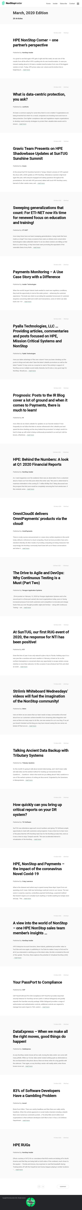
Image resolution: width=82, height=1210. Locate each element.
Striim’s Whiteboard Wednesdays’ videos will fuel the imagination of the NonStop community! (40, 696)
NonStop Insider (11, 1198)
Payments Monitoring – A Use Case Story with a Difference (38, 274)
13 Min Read (65, 565)
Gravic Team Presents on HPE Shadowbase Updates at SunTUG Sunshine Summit (40, 153)
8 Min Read (65, 1137)
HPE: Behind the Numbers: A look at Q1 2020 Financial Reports (40, 462)
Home (48, 3)
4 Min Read (65, 856)
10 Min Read (65, 452)
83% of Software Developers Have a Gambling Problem (36, 1093)
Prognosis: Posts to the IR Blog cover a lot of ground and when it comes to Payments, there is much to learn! (40, 402)
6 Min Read (65, 684)
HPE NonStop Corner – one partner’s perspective (35, 42)
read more (26, 70)
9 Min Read (65, 506)
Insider (55, 3)
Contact (72, 3)
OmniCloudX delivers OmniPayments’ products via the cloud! (40, 518)
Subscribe (63, 3)
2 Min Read (65, 87)
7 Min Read (65, 33)
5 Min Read (65, 200)
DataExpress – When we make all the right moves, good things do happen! (40, 1036)
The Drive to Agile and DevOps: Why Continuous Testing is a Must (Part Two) (38, 578)
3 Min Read (65, 797)
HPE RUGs (21, 1145)
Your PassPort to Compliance (37, 982)
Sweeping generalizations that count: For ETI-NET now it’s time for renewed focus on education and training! (39, 215)
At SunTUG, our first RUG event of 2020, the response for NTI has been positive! (41, 637)
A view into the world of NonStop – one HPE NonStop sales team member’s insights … (40, 928)
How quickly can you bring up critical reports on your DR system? (37, 809)
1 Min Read (65, 141)
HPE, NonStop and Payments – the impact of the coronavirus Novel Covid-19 (38, 869)
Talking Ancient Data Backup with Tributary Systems (40, 753)
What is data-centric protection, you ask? (39, 97)
